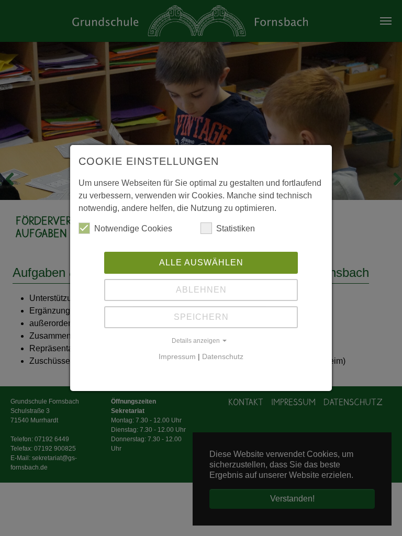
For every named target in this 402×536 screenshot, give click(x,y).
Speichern (201, 316)
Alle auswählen (201, 262)
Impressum (177, 356)
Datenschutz (222, 356)
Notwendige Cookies (133, 228)
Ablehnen (201, 289)
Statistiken (235, 228)
